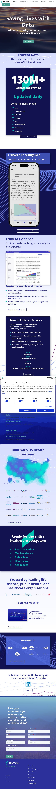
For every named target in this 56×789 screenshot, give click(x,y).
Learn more (28, 374)
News (7, 778)
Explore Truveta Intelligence (28, 231)
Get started (29, 41)
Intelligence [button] (23, 2)
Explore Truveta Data (29, 137)
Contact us (6, 4)
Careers (7, 781)
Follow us (28, 690)
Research (43, 2)
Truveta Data (31, 766)
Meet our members (14, 522)
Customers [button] (33, 2)
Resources (8, 775)
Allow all (46, 410)
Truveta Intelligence (33, 769)
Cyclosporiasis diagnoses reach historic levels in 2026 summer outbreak (37, 614)
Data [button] (14, 2)
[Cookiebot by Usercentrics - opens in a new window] (48, 378)
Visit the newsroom (16, 662)
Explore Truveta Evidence (16, 310)
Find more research (14, 627)
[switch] (21, 401)
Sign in (14, 4)
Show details (49, 406)
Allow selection (27, 410)
